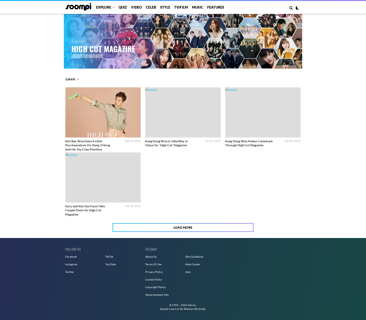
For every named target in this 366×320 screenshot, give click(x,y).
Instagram (71, 264)
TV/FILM (181, 7)
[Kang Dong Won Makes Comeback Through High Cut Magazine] (263, 112)
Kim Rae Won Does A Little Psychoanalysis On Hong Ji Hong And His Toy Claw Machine (87, 145)
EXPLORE (103, 7)
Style (165, 7)
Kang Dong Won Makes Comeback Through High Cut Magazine (249, 143)
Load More (183, 227)
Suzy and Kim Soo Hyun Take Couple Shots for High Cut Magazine (85, 210)
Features (215, 7)
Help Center (192, 264)
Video (136, 7)
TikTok (109, 256)
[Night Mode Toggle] (297, 8)
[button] (72, 79)
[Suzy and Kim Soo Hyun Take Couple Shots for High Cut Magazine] (103, 177)
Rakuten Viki (191, 308)
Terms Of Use (153, 264)
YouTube (110, 264)
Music (197, 7)
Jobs (188, 271)
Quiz (123, 7)
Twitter (69, 271)
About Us (151, 256)
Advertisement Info (157, 294)
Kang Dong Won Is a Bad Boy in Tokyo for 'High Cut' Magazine (166, 143)
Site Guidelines (194, 256)
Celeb (151, 7)
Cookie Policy (153, 279)
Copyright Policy (155, 287)
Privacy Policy (154, 271)
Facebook (71, 256)
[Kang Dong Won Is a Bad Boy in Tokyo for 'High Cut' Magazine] (183, 112)
